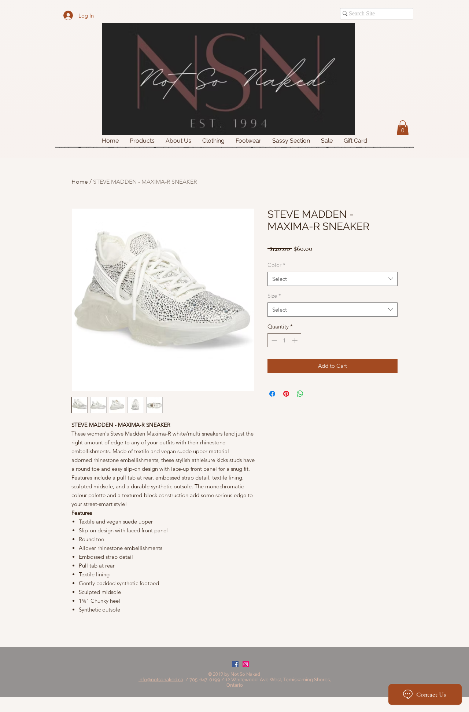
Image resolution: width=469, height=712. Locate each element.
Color (276, 264)
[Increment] (295, 340)
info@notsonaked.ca (161, 679)
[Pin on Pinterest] (286, 393)
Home (79, 181)
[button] (402, 127)
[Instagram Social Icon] (246, 664)
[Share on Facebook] (272, 393)
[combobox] (332, 279)
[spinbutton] (284, 340)
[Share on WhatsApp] (300, 393)
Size (274, 295)
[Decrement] (273, 340)
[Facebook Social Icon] (235, 664)
